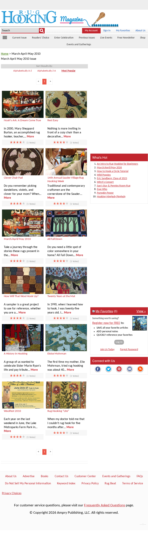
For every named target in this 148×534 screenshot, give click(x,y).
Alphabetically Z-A (46, 71)
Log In (119, 342)
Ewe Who (102, 189)
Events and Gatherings (79, 44)
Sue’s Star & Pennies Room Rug (113, 185)
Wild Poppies (104, 175)
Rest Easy (52, 120)
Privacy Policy (90, 483)
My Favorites (123, 30)
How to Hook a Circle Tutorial (112, 171)
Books (44, 476)
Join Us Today (107, 349)
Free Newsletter (126, 37)
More (30, 136)
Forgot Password (129, 349)
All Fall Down (54, 239)
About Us (140, 30)
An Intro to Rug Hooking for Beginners (117, 164)
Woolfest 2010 (12, 411)
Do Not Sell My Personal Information (28, 483)
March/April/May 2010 (17, 239)
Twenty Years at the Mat (61, 296)
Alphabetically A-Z (22, 71)
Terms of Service (132, 483)
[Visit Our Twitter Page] (108, 369)
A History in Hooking (15, 353)
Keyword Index (66, 483)
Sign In (106, 30)
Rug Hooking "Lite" (58, 411)
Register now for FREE (106, 323)
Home (4, 53)
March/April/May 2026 (109, 167)
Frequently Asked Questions (104, 505)
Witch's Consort (105, 182)
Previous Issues (87, 37)
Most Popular (68, 71)
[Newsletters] (129, 369)
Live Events (106, 37)
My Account (91, 30)
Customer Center (85, 476)
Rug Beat (110, 483)
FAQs (140, 476)
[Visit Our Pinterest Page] (119, 369)
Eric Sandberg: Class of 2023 (112, 178)
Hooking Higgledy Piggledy (111, 196)
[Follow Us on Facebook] (98, 369)
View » (141, 311)
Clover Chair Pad (13, 177)
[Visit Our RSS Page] (140, 369)
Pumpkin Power (105, 193)
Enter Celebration (63, 37)
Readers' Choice (40, 37)
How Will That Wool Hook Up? (21, 296)
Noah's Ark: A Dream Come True (22, 120)
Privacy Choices (11, 493)
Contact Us (61, 476)
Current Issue (19, 37)
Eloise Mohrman (56, 353)
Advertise (28, 476)
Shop (142, 37)
